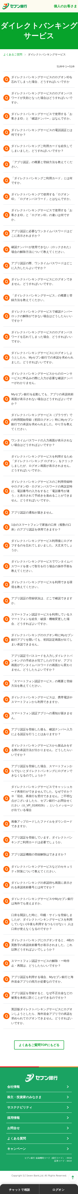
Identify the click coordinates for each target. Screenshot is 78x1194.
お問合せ (13, 1128)
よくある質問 (16, 1138)
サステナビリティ (19, 1107)
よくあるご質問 (12, 54)
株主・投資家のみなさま (24, 1097)
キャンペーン (16, 1148)
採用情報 (13, 1117)
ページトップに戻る (73, 1177)
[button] (39, 79)
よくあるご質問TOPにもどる (39, 1045)
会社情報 (13, 1086)
